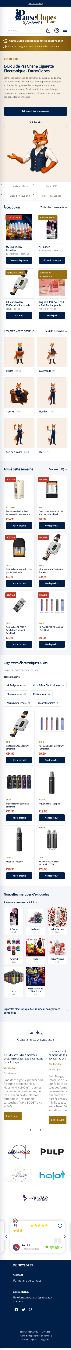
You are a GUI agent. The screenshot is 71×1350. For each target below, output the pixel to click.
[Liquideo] (36, 1198)
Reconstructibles (47, 703)
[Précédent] (31, 1130)
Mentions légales (29, 1339)
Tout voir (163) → (58, 469)
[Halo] (52, 1175)
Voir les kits (36, 122)
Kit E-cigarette (16, 685)
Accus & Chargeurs (18, 703)
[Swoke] (52, 1151)
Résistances (41, 694)
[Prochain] (40, 1130)
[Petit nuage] (19, 1174)
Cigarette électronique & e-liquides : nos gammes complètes (32, 1010)
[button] (48, 30)
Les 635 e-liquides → (56, 331)
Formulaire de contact (27, 1280)
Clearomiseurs (16, 694)
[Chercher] (41, 30)
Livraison (46, 1331)
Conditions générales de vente (34, 1335)
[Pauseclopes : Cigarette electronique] (35, 17)
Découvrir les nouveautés (35, 111)
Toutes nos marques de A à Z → (20, 902)
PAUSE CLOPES (36, 3)
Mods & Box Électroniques (48, 685)
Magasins (45, 1339)
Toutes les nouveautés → (54, 207)
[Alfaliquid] (19, 1151)
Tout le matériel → (13, 676)
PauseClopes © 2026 (28, 1331)
